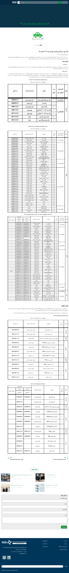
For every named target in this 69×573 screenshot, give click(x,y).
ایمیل (65, 503)
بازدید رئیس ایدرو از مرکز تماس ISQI (17, 485)
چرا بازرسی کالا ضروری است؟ (50, 475)
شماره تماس (64, 509)
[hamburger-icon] (60, 2)
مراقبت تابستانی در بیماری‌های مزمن (51, 485)
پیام (66, 515)
